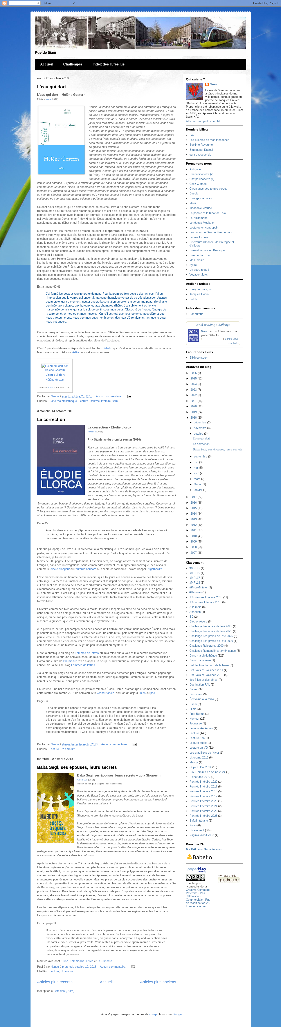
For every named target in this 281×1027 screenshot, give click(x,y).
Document (195, 694)
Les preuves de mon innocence (209, 140)
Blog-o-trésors (198, 621)
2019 (194, 412)
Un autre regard (199, 269)
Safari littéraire (198, 820)
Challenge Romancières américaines (212, 650)
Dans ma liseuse (200, 660)
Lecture (83, 401)
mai (196, 467)
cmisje (153, 1014)
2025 (194, 378)
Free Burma (196, 713)
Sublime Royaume (201, 144)
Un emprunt (68, 749)
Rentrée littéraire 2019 (203, 796)
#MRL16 (194, 573)
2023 (194, 389)
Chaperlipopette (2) (201, 174)
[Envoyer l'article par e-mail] (128, 396)
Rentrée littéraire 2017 (203, 786)
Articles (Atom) (64, 991)
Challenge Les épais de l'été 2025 (210, 626)
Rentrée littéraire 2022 (203, 811)
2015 (194, 508)
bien (143, 693)
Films (192, 709)
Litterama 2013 (198, 757)
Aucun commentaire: (109, 396)
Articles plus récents (54, 982)
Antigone (195, 169)
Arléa (75, 352)
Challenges (72, 64)
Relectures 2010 (199, 776)
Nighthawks (155, 569)
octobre (199, 433)
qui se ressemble (200, 154)
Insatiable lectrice (200, 208)
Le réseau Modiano (201, 222)
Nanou (214, 84)
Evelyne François (200, 289)
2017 (194, 497)
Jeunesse (195, 723)
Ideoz (192, 203)
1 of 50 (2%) (231, 338)
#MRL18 (194, 582)
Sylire (193, 265)
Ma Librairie (196, 260)
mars (197, 479)
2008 (194, 547)
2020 (194, 406)
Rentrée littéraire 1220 (203, 781)
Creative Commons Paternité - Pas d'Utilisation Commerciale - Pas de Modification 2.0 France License (198, 898)
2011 (194, 530)
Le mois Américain (201, 728)
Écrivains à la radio (201, 699)
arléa (48, 99)
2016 (194, 502)
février (198, 484)
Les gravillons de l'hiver (204, 752)
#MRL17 (194, 577)
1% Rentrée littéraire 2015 (205, 597)
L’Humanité (70, 661)
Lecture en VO (198, 747)
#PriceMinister (198, 587)
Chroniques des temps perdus (208, 188)
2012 (194, 524)
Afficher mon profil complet (203, 121)
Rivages (92, 431)
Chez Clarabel (198, 183)
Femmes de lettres (87, 653)
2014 (194, 513)
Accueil (46, 64)
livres (50, 387)
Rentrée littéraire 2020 (203, 801)
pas (152, 693)
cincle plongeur (60, 569)
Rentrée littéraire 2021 (203, 806)
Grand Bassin (105, 693)
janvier (198, 490)
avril (197, 473)
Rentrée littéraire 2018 (104, 401)
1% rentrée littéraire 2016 (205, 602)
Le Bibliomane (198, 218)
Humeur (194, 718)
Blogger (177, 1014)
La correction (51, 419)
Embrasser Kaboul (201, 149)
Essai (193, 704)
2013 (194, 519)
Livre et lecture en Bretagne (207, 250)
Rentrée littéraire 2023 (203, 815)
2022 (194, 395)
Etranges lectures (200, 198)
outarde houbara (86, 569)
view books (233, 343)
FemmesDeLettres (81, 961)
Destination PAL (199, 684)
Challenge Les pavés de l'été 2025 (211, 636)
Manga (193, 762)
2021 (194, 401)
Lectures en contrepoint (204, 227)
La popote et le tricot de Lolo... (208, 213)
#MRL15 (194, 568)
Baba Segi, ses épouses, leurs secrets (77, 767)
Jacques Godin (199, 294)
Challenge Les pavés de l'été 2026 (211, 640)
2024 (194, 384)
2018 (194, 417)
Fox (191, 135)
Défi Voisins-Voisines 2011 (206, 670)
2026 (194, 373)
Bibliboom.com (198, 357)
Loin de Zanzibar (200, 255)
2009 (194, 541)
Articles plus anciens (158, 982)
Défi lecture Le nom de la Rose (209, 665)
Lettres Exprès (198, 237)
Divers (193, 689)
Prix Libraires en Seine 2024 (207, 772)
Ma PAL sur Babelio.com (204, 849)
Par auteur (196, 314)
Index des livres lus (109, 64)
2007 (194, 552)
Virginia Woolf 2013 (201, 835)
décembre (200, 422)
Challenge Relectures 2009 (206, 645)
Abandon (195, 611)
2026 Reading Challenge (213, 324)
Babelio (107, 348)
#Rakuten (195, 592)
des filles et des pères (203, 679)
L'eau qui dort (51, 86)
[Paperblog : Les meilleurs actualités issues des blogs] (197, 872)
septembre (201, 456)
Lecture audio (198, 742)
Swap (192, 825)
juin (196, 462)
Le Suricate (104, 961)
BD (191, 616)
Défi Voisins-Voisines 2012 (206, 675)
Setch (193, 299)
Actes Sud (82, 779)
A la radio (195, 607)
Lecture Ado (197, 738)
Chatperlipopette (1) (201, 179)
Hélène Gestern (55, 379)
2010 (194, 536)
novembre (200, 428)
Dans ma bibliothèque (63, 401)
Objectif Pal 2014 (200, 767)
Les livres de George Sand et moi (210, 232)
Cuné (64, 961)
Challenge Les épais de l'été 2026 (210, 631)
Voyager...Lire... (199, 274)
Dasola (193, 193)
